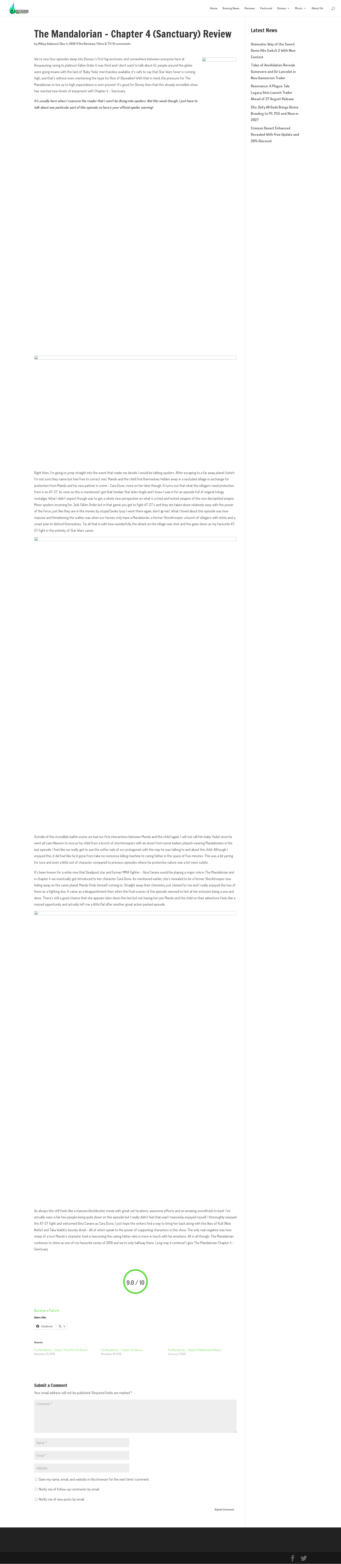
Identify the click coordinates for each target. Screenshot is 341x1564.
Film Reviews (86, 44)
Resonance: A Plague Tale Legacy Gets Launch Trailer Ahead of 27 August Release (272, 92)
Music (299, 8)
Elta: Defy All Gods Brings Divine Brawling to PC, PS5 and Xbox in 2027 (274, 113)
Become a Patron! (46, 1310)
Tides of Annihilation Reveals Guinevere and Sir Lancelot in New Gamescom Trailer (273, 71)
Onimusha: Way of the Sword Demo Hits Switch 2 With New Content (273, 50)
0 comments (122, 44)
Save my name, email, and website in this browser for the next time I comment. (94, 1479)
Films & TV (103, 44)
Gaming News (230, 8)
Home (213, 8)
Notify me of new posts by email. (62, 1499)
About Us (317, 8)
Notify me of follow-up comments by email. (69, 1489)
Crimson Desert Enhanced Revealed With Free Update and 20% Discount (275, 134)
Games (281, 8)
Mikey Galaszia (48, 44)
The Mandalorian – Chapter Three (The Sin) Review (60, 1350)
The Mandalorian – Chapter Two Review (121, 1350)
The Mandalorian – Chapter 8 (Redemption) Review (194, 1350)
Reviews (250, 8)
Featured (266, 8)
